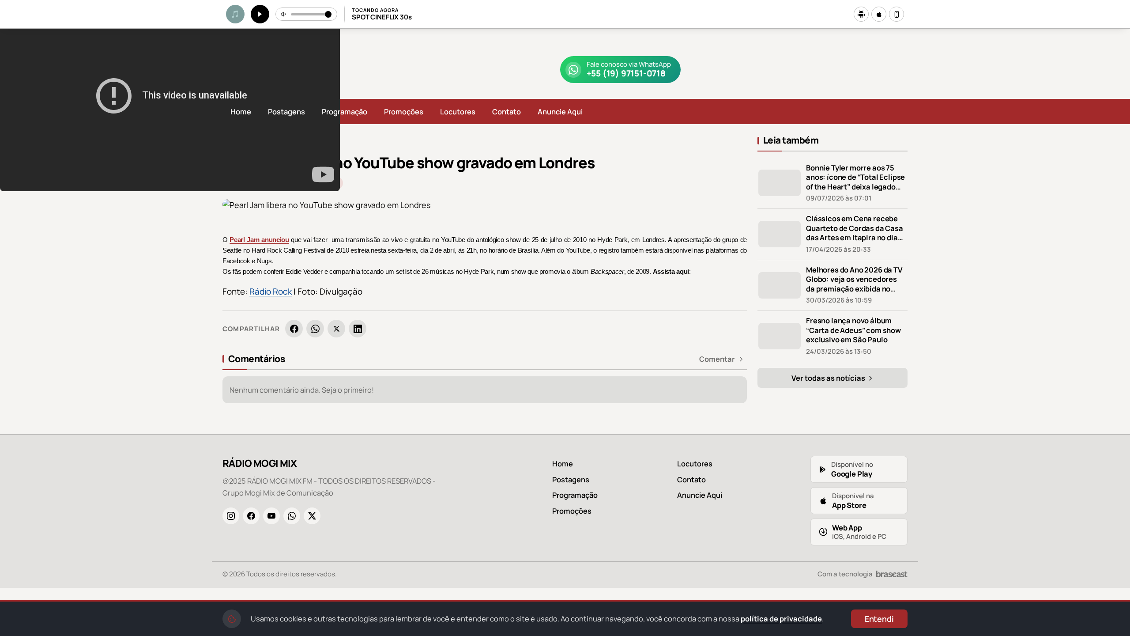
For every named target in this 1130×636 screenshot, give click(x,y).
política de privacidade (781, 618)
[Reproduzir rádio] (260, 14)
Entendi (879, 618)
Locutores (457, 111)
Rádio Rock (270, 291)
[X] (336, 328)
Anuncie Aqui (560, 111)
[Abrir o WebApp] (896, 14)
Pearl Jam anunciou (259, 239)
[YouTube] (271, 515)
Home (240, 111)
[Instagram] (230, 515)
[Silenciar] (283, 14)
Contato (506, 111)
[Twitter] (312, 515)
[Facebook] (294, 328)
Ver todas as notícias (828, 378)
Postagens (286, 111)
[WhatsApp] (315, 328)
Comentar (717, 359)
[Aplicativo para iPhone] (878, 14)
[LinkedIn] (357, 328)
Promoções (403, 111)
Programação (344, 111)
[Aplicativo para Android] (861, 14)
